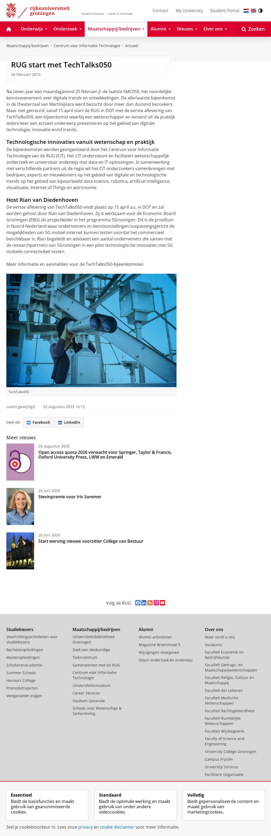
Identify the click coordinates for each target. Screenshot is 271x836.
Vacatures (213, 644)
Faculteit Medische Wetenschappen (221, 700)
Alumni (146, 629)
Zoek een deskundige (91, 649)
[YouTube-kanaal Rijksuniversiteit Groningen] (162, 603)
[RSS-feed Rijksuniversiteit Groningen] (150, 603)
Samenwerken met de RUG (96, 665)
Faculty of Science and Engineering (224, 741)
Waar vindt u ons (220, 636)
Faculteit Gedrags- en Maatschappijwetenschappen (231, 667)
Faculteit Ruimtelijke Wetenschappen (223, 721)
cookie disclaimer (117, 827)
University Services (221, 766)
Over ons (214, 629)
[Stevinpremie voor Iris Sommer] (20, 506)
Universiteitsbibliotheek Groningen (94, 639)
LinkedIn (72, 422)
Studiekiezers (19, 629)
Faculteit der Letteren (224, 690)
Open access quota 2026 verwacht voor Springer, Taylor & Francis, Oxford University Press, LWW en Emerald (105, 454)
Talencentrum (85, 657)
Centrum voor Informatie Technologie (87, 45)
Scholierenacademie (24, 665)
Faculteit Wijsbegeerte (224, 731)
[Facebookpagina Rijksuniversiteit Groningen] (137, 603)
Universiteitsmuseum (91, 685)
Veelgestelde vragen (24, 695)
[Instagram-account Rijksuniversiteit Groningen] (156, 603)
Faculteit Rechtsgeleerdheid (229, 710)
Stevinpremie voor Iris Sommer (69, 496)
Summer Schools (21, 672)
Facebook (41, 422)
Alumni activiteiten (155, 636)
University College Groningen (230, 751)
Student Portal (224, 10)
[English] (253, 11)
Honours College (20, 680)
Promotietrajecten (22, 688)
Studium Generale (89, 700)
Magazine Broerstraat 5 (159, 644)
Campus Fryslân (219, 759)
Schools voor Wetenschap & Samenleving (97, 711)
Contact (160, 10)
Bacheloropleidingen (24, 649)
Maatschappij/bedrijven (27, 45)
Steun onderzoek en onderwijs (166, 660)
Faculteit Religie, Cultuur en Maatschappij (229, 680)
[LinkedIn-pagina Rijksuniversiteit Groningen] (143, 603)
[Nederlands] (246, 11)
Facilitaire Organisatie (224, 774)
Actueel (131, 45)
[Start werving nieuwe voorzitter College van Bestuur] (20, 550)
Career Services (86, 693)
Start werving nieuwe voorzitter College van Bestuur (90, 541)
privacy (85, 827)
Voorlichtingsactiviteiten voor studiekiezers (32, 639)
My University (189, 10)
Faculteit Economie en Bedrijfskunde (224, 655)
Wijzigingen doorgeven (159, 652)
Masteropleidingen (23, 657)
